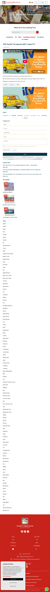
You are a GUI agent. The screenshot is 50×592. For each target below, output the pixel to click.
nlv (3, 270)
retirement (5, 485)
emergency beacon (7, 305)
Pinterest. (20, 115)
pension (5, 494)
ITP (3, 447)
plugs (4, 434)
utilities (5, 483)
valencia (5, 453)
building (5, 387)
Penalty (4, 240)
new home (5, 384)
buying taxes (6, 259)
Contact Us (13, 545)
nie (3, 480)
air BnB (4, 376)
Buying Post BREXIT (7, 192)
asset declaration (7, 507)
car (4, 292)
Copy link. (44, 115)
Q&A (4, 251)
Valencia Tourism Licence (9, 382)
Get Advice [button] (13, 542)
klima (4, 333)
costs (4, 248)
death (4, 354)
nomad (4, 417)
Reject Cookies (13, 586)
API (3, 496)
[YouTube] (28, 531)
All (16, 37)
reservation (6, 442)
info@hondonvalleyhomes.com (26, 556)
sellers (4, 297)
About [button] (36, 542)
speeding (5, 308)
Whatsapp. (26, 115)
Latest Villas (36, 536)
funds (4, 491)
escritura (5, 477)
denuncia (5, 343)
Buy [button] (13, 539)
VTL (4, 379)
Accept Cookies (13, 579)
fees (4, 262)
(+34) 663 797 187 (26, 553)
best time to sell (7, 275)
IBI (3, 242)
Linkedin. (14, 115)
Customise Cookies (13, 582)
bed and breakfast (7, 371)
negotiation (6, 330)
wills (4, 360)
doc (4, 464)
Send (25, 154)
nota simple (6, 475)
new (4, 390)
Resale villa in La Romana (31, 582)
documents (5, 461)
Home (13, 536)
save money (6, 352)
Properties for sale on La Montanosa (33, 579)
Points (4, 237)
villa (4, 472)
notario (5, 423)
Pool (4, 231)
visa (4, 406)
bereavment (6, 357)
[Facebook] (22, 531)
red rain (5, 341)
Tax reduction (6, 450)
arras (4, 439)
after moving (6, 319)
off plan (5, 281)
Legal (25, 590)
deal (4, 327)
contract (5, 445)
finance (5, 300)
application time (7, 412)
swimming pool (6, 245)
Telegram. (33, 115)
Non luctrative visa (7, 404)
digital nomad (6, 272)
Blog (19, 37)
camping (5, 365)
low (4, 322)
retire (4, 488)
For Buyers (40, 37)
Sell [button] (37, 539)
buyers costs (6, 256)
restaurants (6, 458)
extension (5, 436)
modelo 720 (6, 510)
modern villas (6, 393)
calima (4, 335)
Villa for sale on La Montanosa (32, 576)
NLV (4, 401)
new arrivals (6, 316)
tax (4, 505)
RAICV (4, 499)
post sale (5, 264)
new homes (6, 286)
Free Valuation (37, 545)
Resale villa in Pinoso (30, 585)
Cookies (33, 590)
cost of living (6, 398)
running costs (6, 395)
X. (10, 115)
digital (4, 414)
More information (7, 576)
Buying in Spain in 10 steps (9, 204)
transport (5, 294)
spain (4, 469)
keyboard (5, 431)
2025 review (6, 313)
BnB (4, 373)
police (4, 346)
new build (5, 283)
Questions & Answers (8, 253)
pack (4, 428)
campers (5, 368)
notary (4, 420)
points (4, 311)
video (18, 84)
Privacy (28, 590)
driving (4, 289)
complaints (6, 349)
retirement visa (7, 409)
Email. (38, 115)
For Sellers (25, 39)
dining (4, 455)
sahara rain (6, 338)
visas (4, 267)
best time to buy (7, 278)
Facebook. (5, 115)
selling (4, 466)
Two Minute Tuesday (29, 37)
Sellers (12, 84)
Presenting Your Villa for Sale (10, 217)
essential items (6, 425)
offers (4, 324)
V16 (4, 302)
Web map (37, 590)
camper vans (6, 363)
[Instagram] (25, 531)
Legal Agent (6, 502)
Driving (4, 234)
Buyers (5, 84)
